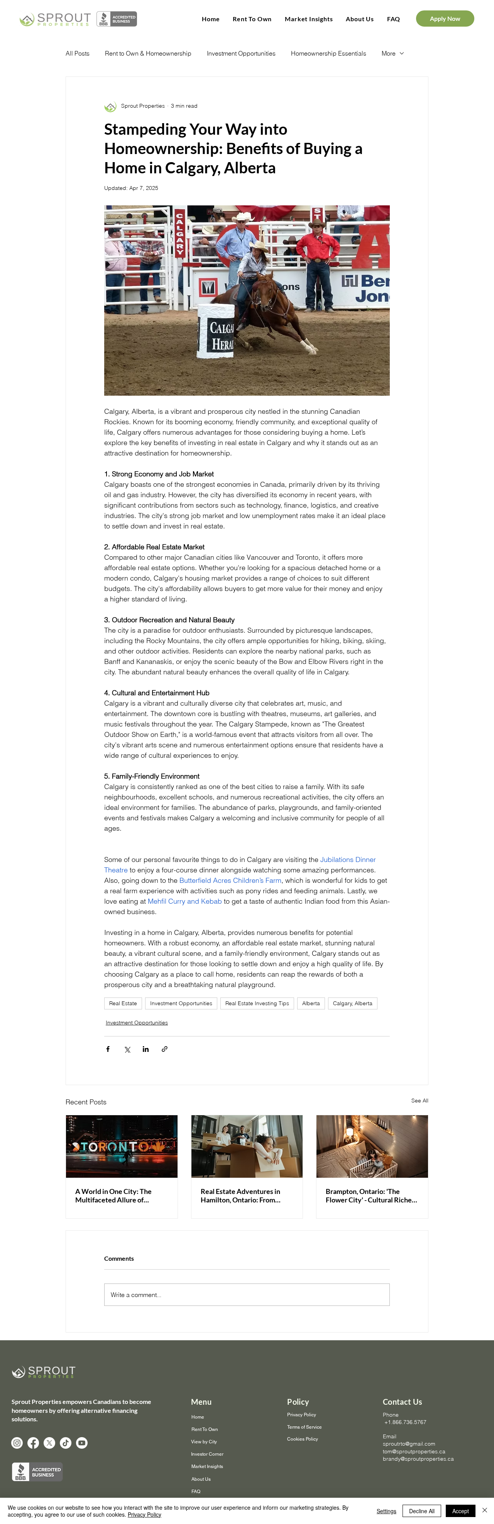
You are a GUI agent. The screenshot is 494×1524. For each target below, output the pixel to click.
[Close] (484, 1511)
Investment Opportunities (241, 53)
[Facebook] (33, 1443)
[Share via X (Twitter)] (126, 1049)
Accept (460, 1511)
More (389, 53)
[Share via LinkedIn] (145, 1049)
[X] (49, 1443)
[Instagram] (17, 1443)
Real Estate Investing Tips (257, 1003)
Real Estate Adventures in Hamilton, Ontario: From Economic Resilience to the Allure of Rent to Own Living (244, 1195)
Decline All (422, 1511)
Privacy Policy (144, 1514)
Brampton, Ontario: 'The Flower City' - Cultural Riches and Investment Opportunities (370, 1195)
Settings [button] (386, 1511)
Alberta (311, 1003)
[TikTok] (65, 1443)
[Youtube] (82, 1443)
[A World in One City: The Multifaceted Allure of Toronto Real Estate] (122, 1146)
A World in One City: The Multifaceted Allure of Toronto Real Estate (113, 1195)
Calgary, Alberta (352, 1003)
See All (419, 1100)
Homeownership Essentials (328, 53)
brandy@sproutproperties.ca (418, 1458)
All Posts (78, 53)
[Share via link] (164, 1049)
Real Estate (123, 1003)
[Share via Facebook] (108, 1049)
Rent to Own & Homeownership (148, 53)
